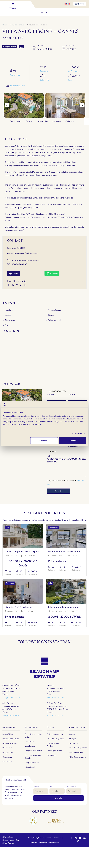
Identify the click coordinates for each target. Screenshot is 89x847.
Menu (42, 12)
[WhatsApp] (25, 285)
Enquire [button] (13, 273)
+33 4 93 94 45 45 (18, 264)
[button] (45, 11)
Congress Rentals (17, 25)
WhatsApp (51, 273)
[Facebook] (9, 285)
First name (50, 394)
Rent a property (31, 841)
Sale (21, 47)
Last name (71, 394)
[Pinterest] (17, 285)
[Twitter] (13, 285)
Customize (43, 441)
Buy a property (8, 841)
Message (53, 452)
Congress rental (9, 46)
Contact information (58, 391)
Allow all (72, 441)
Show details (77, 433)
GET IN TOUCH (79, 4)
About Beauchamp (77, 841)
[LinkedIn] (21, 285)
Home (4, 25)
